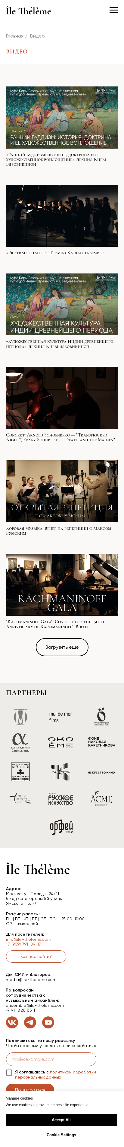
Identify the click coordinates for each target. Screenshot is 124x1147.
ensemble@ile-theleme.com (35, 1005)
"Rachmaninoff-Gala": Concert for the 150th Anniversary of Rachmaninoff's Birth (55, 624)
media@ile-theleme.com (31, 979)
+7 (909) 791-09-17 (23, 944)
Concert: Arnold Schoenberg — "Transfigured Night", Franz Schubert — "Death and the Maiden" (60, 437)
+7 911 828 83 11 (21, 1010)
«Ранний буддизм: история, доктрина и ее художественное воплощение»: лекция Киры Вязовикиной (56, 160)
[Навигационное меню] (114, 10)
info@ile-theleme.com (28, 939)
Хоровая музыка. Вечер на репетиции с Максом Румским (58, 530)
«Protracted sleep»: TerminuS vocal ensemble (55, 253)
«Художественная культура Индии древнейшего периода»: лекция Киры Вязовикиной (59, 343)
